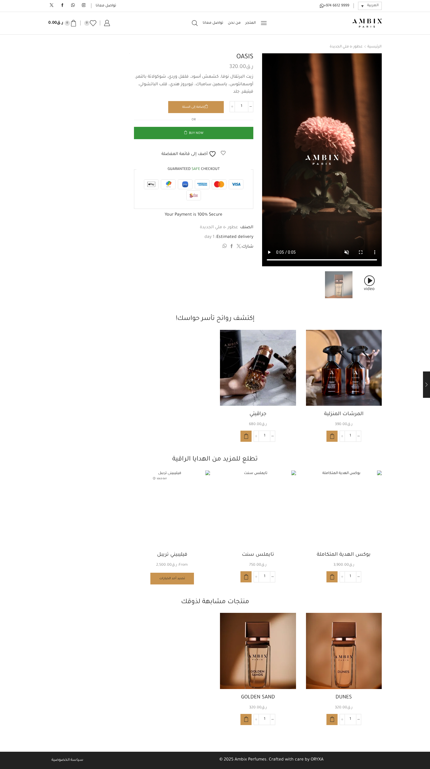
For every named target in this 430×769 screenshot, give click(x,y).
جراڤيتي (258, 414)
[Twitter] (238, 247)
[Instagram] (83, 6)
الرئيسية (374, 47)
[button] (332, 436)
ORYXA (317, 760)
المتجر (250, 23)
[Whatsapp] (73, 6)
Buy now (196, 133)
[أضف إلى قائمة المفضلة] (372, 342)
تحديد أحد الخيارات (172, 578)
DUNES (344, 697)
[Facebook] (62, 6)
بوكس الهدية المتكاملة (344, 555)
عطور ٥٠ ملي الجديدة (346, 47)
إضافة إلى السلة (193, 107)
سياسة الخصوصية (67, 760)
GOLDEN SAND (258, 697)
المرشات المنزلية (344, 414)
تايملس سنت (258, 555)
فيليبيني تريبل (172, 555)
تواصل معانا (106, 6)
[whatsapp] (225, 247)
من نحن (234, 23)
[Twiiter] (51, 6)
